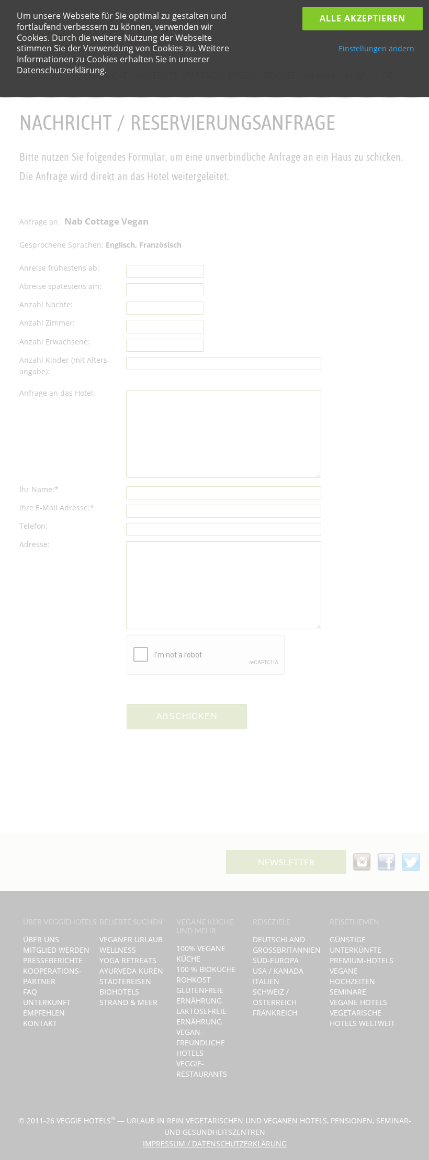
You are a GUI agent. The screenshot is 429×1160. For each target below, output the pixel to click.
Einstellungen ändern (376, 48)
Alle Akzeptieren (362, 18)
